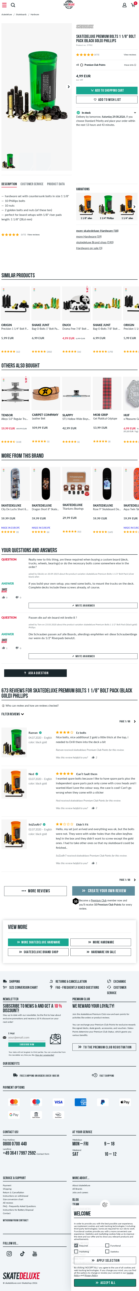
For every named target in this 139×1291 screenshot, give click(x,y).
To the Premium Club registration (107, 1047)
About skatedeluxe (81, 1185)
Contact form (43, 1154)
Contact (6, 1213)
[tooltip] (135, 65)
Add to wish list (109, 100)
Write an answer (85, 605)
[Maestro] (36, 1103)
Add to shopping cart (109, 91)
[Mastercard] (14, 1103)
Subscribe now (27, 1044)
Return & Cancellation (13, 1192)
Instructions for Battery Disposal (18, 1209)
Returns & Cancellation (71, 982)
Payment (7, 1185)
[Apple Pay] (125, 1103)
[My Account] (124, 5)
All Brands (77, 1188)
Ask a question (38, 673)
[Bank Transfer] (36, 1115)
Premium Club (99, 900)
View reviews (130, 54)
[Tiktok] (22, 1254)
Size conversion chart (23, 988)
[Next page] (135, 721)
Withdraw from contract (15, 1220)
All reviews (8, 1202)
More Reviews (38, 891)
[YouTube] (34, 1254)
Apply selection (108, 1261)
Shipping (14, 982)
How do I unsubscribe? (44, 1055)
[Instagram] (9, 1254)
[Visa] (58, 1103)
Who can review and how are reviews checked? (32, 705)
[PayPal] (103, 1103)
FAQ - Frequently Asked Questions (77, 988)
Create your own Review (106, 891)
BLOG (75, 1200)
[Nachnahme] (58, 1115)
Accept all (108, 1283)
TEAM (75, 1204)
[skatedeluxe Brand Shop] (107, 27)
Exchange (119, 982)
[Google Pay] (14, 1115)
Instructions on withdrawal (15, 1196)
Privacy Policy (91, 1275)
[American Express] (80, 1103)
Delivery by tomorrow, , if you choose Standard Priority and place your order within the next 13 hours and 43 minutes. (105, 118)
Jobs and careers (80, 1192)
